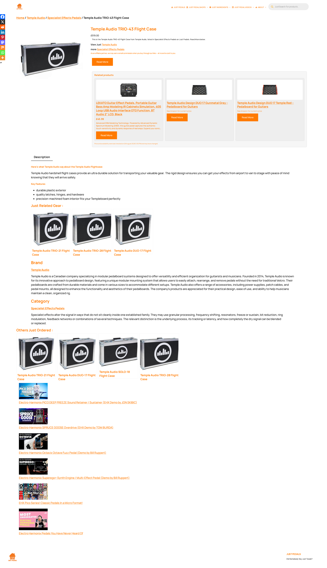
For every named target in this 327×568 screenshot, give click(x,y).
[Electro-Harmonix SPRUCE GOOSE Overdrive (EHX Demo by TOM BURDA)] (33, 417)
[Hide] (1, 63)
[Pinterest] (2, 37)
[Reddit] (2, 27)
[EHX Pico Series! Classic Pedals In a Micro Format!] (33, 492)
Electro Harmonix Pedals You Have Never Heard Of (51, 533)
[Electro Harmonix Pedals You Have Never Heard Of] (33, 520)
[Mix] (2, 47)
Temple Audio (36, 18)
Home (20, 18)
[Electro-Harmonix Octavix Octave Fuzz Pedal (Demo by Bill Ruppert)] (33, 442)
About (261, 7)
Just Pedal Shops (197, 7)
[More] (2, 57)
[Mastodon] (2, 42)
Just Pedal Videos (243, 7)
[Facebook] (2, 16)
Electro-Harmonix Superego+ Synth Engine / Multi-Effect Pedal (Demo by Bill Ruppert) (74, 478)
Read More (102, 61)
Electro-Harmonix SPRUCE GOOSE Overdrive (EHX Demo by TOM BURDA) (66, 427)
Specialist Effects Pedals (64, 18)
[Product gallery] (50, 59)
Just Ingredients (220, 7)
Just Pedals (179, 7)
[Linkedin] (2, 32)
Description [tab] (42, 157)
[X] (2, 21)
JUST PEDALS (294, 554)
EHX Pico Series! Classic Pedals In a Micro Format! (51, 503)
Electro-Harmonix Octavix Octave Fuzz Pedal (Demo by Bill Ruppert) (62, 453)
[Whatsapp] (2, 52)
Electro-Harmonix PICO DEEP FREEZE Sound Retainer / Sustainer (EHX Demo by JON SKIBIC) (78, 402)
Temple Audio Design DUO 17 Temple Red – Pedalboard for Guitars (265, 105)
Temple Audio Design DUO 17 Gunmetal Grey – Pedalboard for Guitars (197, 105)
